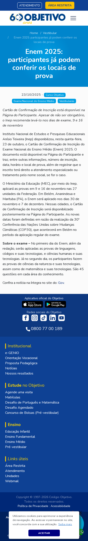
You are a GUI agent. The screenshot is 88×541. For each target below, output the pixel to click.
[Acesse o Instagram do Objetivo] (35, 317)
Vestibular (50, 33)
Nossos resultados (19, 373)
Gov (61, 282)
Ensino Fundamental (20, 436)
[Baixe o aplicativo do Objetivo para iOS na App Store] (33, 304)
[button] (65, 524)
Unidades (12, 476)
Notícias (11, 368)
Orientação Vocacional (21, 358)
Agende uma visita (19, 392)
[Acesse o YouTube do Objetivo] (61, 317)
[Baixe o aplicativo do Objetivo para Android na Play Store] (55, 304)
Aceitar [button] (44, 533)
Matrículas (12, 397)
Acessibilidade (60, 506)
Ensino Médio (15, 441)
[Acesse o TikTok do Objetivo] (44, 317)
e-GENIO (12, 353)
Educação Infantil (17, 431)
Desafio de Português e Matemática (32, 402)
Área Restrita (15, 465)
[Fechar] (80, 512)
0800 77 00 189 (46, 329)
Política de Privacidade (33, 506)
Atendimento (29, 5)
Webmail (12, 481)
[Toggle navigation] (73, 18)
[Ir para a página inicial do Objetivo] (38, 18)
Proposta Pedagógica (21, 363)
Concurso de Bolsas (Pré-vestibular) (32, 412)
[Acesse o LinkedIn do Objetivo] (52, 317)
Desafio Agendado (19, 407)
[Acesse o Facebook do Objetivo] (26, 317)
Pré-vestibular (15, 447)
